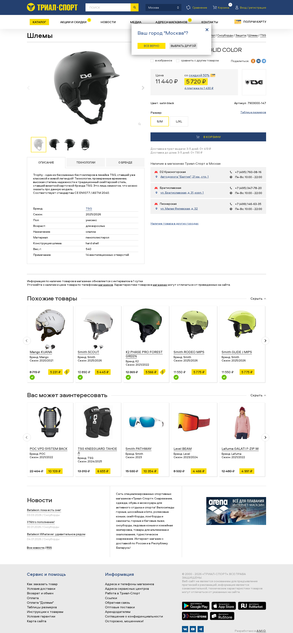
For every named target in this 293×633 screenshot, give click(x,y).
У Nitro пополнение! (41, 522)
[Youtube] (193, 629)
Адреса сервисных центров (127, 589)
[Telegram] (201, 629)
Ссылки (111, 598)
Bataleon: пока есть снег (44, 510)
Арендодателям (117, 612)
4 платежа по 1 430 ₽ (198, 88)
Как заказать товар (42, 584)
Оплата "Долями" (40, 603)
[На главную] (52, 7)
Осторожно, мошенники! (124, 621)
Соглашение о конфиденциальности (134, 616)
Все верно (151, 46)
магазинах (160, 285)
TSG (89, 208)
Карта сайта (36, 621)
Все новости (35, 547)
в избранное (163, 60)
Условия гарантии (41, 616)
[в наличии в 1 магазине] (32, 377)
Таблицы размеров (42, 607)
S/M (160, 121)
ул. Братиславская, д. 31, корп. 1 (182, 192)
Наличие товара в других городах (174, 223)
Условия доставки (41, 589)
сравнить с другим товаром (200, 60)
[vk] (258, 61)
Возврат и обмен (40, 593)
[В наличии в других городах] (80, 377)
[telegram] (264, 61)
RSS (49, 547)
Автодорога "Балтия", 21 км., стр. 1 (184, 176)
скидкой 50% (199, 75)
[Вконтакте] (185, 629)
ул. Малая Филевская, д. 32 (179, 208)
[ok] (253, 61)
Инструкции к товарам (45, 612)
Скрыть (257, 299)
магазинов (105, 285)
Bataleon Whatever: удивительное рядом (56, 534)
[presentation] (30, 88)
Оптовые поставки (120, 607)
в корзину (212, 137)
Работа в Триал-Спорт (122, 593)
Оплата (33, 598)
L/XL (179, 121)
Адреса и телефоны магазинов (129, 584)
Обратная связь (117, 603)
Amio (261, 631)
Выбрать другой (183, 46)
